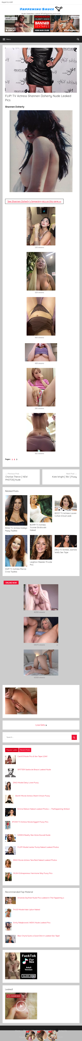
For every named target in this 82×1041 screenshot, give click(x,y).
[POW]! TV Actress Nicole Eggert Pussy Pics (30, 822)
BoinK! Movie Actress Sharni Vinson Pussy (32, 796)
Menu (8, 39)
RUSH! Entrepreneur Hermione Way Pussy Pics (32, 873)
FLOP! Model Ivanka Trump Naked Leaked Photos (38, 847)
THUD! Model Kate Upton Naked (26, 909)
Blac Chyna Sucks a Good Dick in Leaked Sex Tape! (39, 936)
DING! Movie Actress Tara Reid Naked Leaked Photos (35, 860)
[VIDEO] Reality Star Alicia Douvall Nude (34, 835)
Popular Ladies (11, 750)
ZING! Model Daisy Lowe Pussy (26, 783)
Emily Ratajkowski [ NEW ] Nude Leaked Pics (31, 923)
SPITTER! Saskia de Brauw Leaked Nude (34, 769)
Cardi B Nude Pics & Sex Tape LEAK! (32, 756)
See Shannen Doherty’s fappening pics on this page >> (34, 201)
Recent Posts (25, 750)
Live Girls (40, 725)
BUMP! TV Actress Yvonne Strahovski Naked (38, 527)
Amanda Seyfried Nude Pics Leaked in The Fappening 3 (41, 898)
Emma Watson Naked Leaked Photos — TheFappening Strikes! (44, 809)
